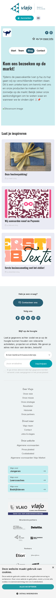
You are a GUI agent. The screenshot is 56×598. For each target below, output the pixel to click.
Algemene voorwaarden (28, 445)
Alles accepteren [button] (28, 587)
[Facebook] (46, 32)
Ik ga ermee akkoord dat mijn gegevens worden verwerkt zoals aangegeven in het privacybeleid (27, 371)
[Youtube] (33, 318)
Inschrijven (41, 363)
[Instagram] (51, 32)
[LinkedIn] (28, 318)
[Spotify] (38, 318)
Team (21, 50)
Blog (30, 50)
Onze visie (28, 393)
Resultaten (28, 406)
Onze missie (28, 398)
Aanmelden (25, 18)
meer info (48, 39)
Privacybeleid (28, 449)
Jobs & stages (28, 434)
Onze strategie (28, 402)
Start (13, 50)
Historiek (28, 410)
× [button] (53, 568)
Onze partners (28, 414)
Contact (41, 50)
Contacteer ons (29, 302)
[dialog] (28, 581)
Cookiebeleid (28, 453)
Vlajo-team (28, 425)
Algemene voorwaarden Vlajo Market (28, 457)
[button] (28, 593)
